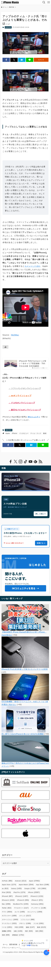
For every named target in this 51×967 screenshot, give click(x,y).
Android (20, 881)
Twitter (6, 908)
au (5, 888)
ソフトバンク (27, 919)
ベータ (7, 927)
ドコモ (39, 923)
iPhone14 (8, 900)
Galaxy (16, 888)
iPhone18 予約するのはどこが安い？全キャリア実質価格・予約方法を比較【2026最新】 (32, 363)
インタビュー (23, 433)
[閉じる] (47, 940)
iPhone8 (7, 896)
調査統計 (18, 935)
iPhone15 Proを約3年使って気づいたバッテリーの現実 (25, 669)
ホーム (5, 944)
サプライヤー (9, 916)
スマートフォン (10, 919)
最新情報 (8, 27)
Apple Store (9, 884)
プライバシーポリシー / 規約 (12, 948)
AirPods (7, 881)
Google (29, 888)
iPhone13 (37, 896)
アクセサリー (21, 908)
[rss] (40, 462)
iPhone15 (23, 900)
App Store (42, 884)
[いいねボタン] (5, 347)
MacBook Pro (20, 904)
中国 (19, 927)
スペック (25, 916)
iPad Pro (19, 892)
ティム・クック (35, 433)
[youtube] (30, 462)
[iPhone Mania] (10, 2)
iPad (6, 892)
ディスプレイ (9, 923)
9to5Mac (15, 335)
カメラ (20, 912)
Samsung (37, 904)
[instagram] (20, 462)
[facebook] (10, 462)
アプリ (7, 912)
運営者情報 (13, 944)
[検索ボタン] (44, 2)
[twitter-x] (15, 462)
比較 (18, 931)
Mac (6, 904)
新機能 (6, 931)
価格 (30, 927)
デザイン (25, 923)
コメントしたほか (32, 266)
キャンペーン (35, 912)
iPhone (14, 433)
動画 (44, 433)
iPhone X (37, 900)
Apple (8, 433)
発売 (39, 931)
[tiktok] (25, 462)
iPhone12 (21, 896)
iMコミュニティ (34, 417)
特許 (29, 931)
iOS (42, 888)
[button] (6, 60)
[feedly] (35, 462)
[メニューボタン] (48, 2)
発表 (6, 935)
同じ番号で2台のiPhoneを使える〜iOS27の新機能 (23, 734)
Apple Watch (26, 884)
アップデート (38, 908)
